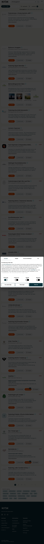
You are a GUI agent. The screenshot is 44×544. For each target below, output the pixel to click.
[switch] (16, 280)
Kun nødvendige (8, 284)
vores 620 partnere (8, 264)
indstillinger (33, 269)
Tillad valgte (22, 284)
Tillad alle (36, 284)
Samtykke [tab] (6, 258)
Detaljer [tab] (16, 258)
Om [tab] (38, 258)
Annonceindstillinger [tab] (27, 258)
